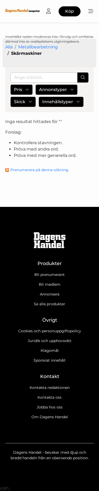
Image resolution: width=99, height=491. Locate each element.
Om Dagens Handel (49, 417)
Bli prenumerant (49, 274)
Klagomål (50, 350)
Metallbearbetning (38, 46)
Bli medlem (49, 284)
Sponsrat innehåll (49, 360)
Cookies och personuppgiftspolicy (49, 331)
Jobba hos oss (50, 407)
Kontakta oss (49, 397)
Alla (9, 46)
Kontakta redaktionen (50, 387)
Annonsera (49, 294)
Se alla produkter (49, 304)
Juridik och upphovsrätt (50, 340)
